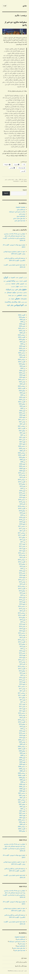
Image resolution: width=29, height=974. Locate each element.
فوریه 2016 (22, 575)
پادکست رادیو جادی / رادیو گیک (17, 212)
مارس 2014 (22, 627)
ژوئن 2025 (22, 342)
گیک (8, 305)
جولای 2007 (22, 804)
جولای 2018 (22, 511)
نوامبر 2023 (22, 382)
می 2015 (22, 595)
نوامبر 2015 (22, 582)
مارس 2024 (22, 373)
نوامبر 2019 (22, 475)
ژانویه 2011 (22, 711)
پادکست (8, 302)
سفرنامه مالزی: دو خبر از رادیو (16, 23)
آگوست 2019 (21, 482)
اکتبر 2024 (22, 357)
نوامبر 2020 (22, 449)
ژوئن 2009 (22, 753)
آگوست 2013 (21, 642)
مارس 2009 (22, 760)
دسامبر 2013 (21, 633)
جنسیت (21, 286)
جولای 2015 (22, 591)
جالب (17, 284)
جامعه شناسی (11, 179)
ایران (6, 277)
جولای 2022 (22, 404)
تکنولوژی (22, 284)
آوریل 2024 (22, 371)
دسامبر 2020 (21, 446)
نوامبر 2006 (22, 822)
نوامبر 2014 (22, 609)
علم (15, 295)
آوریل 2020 (22, 464)
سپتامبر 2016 (21, 560)
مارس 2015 (22, 600)
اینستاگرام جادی (21, 210)
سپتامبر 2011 (21, 693)
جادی (25, 5)
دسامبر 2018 (21, 500)
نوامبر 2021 (22, 422)
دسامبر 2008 (21, 767)
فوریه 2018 (22, 522)
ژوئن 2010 (22, 727)
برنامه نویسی (10, 281)
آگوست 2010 (21, 722)
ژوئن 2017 (22, 540)
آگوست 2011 (21, 695)
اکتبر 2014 (22, 611)
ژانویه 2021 (22, 444)
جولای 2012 (22, 671)
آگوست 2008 (21, 776)
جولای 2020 (22, 457)
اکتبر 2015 (22, 584)
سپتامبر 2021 (21, 426)
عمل (13, 295)
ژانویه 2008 (22, 791)
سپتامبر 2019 (21, 480)
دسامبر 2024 (21, 353)
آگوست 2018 (21, 509)
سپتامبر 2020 (21, 453)
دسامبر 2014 (21, 606)
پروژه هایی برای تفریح (21, 966)
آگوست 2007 (21, 802)
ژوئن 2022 (22, 406)
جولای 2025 (22, 340)
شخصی (19, 295)
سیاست (25, 295)
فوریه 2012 (22, 682)
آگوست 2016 (21, 562)
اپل (9, 277)
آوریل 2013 (22, 651)
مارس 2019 (22, 493)
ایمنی (25, 281)
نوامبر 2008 (22, 769)
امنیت (13, 277)
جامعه (13, 284)
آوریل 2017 (22, 544)
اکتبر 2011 (22, 691)
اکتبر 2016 (22, 558)
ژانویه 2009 (22, 764)
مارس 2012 (22, 680)
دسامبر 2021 (21, 420)
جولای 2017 (22, 538)
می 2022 (22, 409)
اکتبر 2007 (22, 798)
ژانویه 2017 (22, 551)
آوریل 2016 (22, 571)
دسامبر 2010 (21, 713)
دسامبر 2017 (21, 526)
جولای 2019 (22, 484)
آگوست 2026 (21, 315)
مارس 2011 (22, 707)
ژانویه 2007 (22, 818)
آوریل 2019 (22, 491)
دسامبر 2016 (21, 553)
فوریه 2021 (22, 442)
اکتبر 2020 (22, 451)
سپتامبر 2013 (21, 640)
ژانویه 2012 (22, 684)
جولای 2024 (22, 364)
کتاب (25, 305)
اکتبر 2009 (22, 744)
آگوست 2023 (21, 389)
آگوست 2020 (21, 455)
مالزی (22, 181)
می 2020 (22, 462)
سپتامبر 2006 (21, 827)
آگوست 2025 (21, 337)
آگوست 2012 (21, 669)
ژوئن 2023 (22, 393)
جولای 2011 (22, 698)
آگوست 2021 (21, 429)
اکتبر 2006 (22, 824)
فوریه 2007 (22, 816)
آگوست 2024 (21, 362)
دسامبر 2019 (21, 473)
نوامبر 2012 (22, 662)
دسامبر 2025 (21, 328)
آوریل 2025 (22, 346)
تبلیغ (5, 281)
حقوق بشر (23, 289)
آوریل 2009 (22, 758)
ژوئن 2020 (22, 460)
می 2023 (22, 395)
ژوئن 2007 (22, 807)
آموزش (21, 278)
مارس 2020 (22, 466)
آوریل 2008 (22, 784)
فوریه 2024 (22, 375)
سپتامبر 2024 (21, 360)
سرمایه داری (20, 293)
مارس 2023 (22, 400)
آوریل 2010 (22, 731)
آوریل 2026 (22, 324)
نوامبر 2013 (22, 635)
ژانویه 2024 (22, 377)
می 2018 (22, 515)
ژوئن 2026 (22, 320)
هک (19, 302)
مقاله (16, 179)
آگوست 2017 (21, 535)
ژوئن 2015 (22, 593)
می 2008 (22, 782)
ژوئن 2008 (22, 780)
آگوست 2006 (21, 829)
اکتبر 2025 (22, 333)
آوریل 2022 (22, 411)
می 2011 (22, 702)
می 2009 (22, 756)
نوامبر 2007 (22, 796)
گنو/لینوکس (19, 305)
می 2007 (22, 809)
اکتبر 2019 (22, 478)
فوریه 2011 (22, 709)
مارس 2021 (22, 440)
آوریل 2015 (22, 598)
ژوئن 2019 (22, 486)
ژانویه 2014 (22, 631)
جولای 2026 (22, 317)
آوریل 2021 (22, 437)
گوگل (11, 305)
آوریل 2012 (22, 678)
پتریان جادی (22, 214)
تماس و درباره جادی (21, 962)
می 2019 (22, 489)
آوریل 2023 (22, 397)
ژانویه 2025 (22, 351)
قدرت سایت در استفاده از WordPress (15, 971)
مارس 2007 (22, 813)
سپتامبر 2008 (21, 773)
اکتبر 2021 (22, 424)
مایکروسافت (23, 299)
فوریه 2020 (22, 469)
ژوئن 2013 (22, 647)
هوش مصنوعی (24, 302)
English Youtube (20, 207)
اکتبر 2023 (22, 384)
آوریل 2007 (22, 811)
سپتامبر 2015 (21, 586)
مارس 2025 (22, 349)
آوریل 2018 (22, 518)
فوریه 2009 (22, 762)
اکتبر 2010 (22, 718)
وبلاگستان (14, 302)
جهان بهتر (13, 286)
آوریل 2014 (22, 624)
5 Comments (16, 181)
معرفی (17, 298)
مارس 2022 (22, 413)
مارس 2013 (22, 653)
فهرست (4, 6)
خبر (16, 289)
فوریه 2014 (22, 629)
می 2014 (22, 622)
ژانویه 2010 (22, 738)
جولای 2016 (22, 564)
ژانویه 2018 (22, 524)
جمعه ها (25, 286)
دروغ (13, 290)
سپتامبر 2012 (21, 667)
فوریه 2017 (22, 549)
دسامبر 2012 (21, 660)
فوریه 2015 (22, 602)
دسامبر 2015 (21, 580)
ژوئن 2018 (22, 513)
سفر (6, 179)
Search (25, 190)
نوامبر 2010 (22, 715)
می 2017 (22, 542)
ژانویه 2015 (22, 604)
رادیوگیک (9, 289)
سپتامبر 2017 (21, 533)
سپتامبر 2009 (21, 747)
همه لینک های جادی (20, 221)
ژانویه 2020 (22, 471)
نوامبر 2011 (22, 689)
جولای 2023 (22, 391)
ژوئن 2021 (22, 433)
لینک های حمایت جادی (19, 219)
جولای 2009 (22, 751)
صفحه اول (24, 958)
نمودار (12, 299)
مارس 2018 (22, 520)
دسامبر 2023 (21, 380)
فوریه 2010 (22, 735)
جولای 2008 (22, 778)
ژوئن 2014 (22, 620)
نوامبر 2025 (22, 331)
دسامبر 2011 (21, 687)
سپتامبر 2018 (21, 506)
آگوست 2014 (21, 615)
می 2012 (22, 675)
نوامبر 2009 (22, 742)
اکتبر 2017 (22, 531)
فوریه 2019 (22, 495)
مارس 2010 (22, 733)
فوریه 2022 (22, 415)
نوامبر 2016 (22, 555)
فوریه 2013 (22, 655)
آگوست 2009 (21, 749)
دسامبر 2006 (21, 820)
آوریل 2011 (22, 704)
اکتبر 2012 (22, 664)
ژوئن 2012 (22, 673)
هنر (9, 299)
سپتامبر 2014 (21, 613)
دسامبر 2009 (21, 740)
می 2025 (22, 344)
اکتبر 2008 (22, 771)
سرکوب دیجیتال (11, 292)
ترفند (26, 284)
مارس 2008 (22, 787)
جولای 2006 (22, 831)
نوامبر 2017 (22, 529)
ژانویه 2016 (22, 578)
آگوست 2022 (21, 402)
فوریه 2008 (22, 789)
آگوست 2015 (21, 589)
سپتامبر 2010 (21, 720)
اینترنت (21, 281)
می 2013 (22, 649)
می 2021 (22, 435)
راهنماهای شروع (21, 216)
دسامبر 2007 (21, 793)
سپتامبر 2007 (21, 800)
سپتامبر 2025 (21, 335)
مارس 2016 (22, 573)
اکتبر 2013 (22, 638)
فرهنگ (25, 181)
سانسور (25, 293)
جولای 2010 (22, 724)
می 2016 (22, 569)
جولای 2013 (22, 644)
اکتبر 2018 (22, 504)
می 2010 (22, 729)
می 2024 (22, 369)
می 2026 (22, 322)
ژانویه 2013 (22, 658)
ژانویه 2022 (22, 417)
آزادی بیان (25, 277)
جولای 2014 (22, 618)
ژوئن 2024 (22, 366)
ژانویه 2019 (22, 498)
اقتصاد (16, 277)
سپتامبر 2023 (21, 386)
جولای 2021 (22, 431)
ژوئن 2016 (22, 566)
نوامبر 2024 (22, 355)
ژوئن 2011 (22, 700)
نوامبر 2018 (22, 502)
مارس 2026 (22, 326)
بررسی (17, 281)
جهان (17, 286)
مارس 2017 (22, 546)
